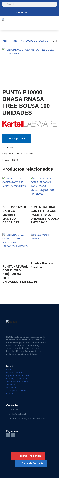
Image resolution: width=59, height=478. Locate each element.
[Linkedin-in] (8, 435)
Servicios (10, 384)
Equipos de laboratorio (17, 375)
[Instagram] (49, 12)
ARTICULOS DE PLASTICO (34, 41)
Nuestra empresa (15, 372)
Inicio (5, 41)
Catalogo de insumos (16, 378)
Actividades (12, 387)
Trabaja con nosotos (16, 390)
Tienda (14, 41)
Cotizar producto (17, 138)
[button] (51, 23)
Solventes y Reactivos (17, 381)
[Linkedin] (54, 12)
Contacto (10, 393)
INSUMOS (14, 160)
